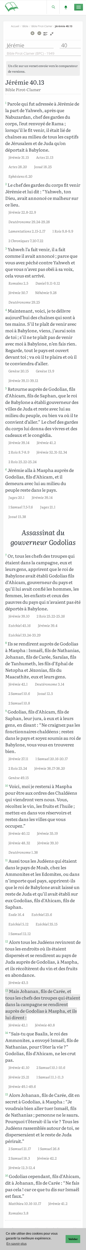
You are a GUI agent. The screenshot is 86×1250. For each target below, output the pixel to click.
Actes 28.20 (17, 166)
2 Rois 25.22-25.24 (22, 461)
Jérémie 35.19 (47, 833)
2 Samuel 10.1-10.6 (50, 1067)
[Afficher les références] (45, 35)
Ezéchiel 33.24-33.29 (24, 634)
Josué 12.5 (45, 693)
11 (6, 860)
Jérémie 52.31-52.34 (51, 452)
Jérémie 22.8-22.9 (22, 212)
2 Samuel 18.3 (19, 1158)
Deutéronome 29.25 (24, 302)
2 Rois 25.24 (17, 768)
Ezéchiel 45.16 (19, 625)
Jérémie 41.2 (46, 442)
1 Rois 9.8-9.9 (62, 231)
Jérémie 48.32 (19, 842)
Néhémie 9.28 (46, 292)
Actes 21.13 (44, 157)
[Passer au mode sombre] (65, 7)
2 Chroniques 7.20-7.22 (25, 240)
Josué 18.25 (43, 166)
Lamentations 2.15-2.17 (26, 231)
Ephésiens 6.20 (20, 176)
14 (6, 1032)
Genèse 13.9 (45, 370)
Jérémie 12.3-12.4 (21, 1167)
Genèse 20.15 (18, 370)
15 (6, 1094)
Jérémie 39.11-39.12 (23, 380)
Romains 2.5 (18, 283)
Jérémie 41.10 (18, 1067)
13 (6, 990)
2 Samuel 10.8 (19, 702)
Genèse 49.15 (18, 777)
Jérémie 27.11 (18, 758)
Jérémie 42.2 (47, 1158)
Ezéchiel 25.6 (41, 914)
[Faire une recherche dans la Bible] (53, 7)
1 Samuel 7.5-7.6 (20, 506)
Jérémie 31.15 (18, 157)
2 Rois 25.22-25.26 (51, 616)
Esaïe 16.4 (16, 914)
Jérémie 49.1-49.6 (22, 1086)
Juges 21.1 (47, 506)
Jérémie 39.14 (18, 442)
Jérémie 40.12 (19, 833)
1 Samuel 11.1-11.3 (49, 1076)
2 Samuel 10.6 (19, 693)
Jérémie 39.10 (18, 616)
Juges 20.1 (16, 497)
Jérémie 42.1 (18, 684)
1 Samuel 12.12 (19, 933)
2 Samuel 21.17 (19, 1148)
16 (6, 1175)
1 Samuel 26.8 (49, 1148)
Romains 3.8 (18, 1212)
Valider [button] (73, 1239)
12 (6, 941)
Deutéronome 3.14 (49, 684)
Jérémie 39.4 (47, 625)
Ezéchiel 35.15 (46, 923)
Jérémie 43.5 (18, 982)
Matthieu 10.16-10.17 (24, 1203)
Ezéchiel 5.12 (18, 923)
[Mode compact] (51, 35)
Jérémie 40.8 (45, 1024)
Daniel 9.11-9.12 (47, 283)
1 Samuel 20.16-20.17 (51, 758)
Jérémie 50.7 (18, 292)
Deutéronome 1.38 (23, 852)
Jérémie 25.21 (18, 1076)
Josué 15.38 (17, 516)
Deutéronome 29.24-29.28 (29, 221)
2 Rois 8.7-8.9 (18, 452)
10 (6, 785)
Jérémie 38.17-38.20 (49, 768)
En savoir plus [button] (16, 1243)
